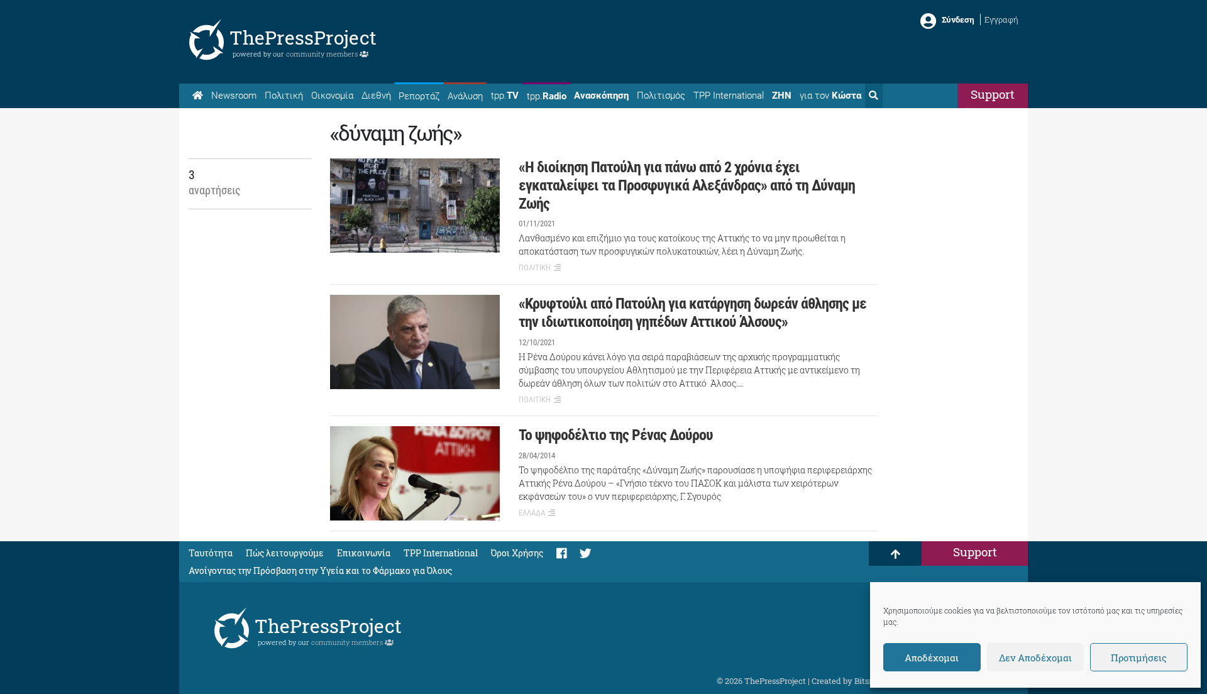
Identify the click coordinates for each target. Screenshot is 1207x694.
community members (323, 53)
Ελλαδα (532, 512)
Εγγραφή (1001, 19)
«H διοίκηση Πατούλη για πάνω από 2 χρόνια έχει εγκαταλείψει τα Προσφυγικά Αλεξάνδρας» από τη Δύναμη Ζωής (687, 185)
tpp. (505, 95)
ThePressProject (303, 37)
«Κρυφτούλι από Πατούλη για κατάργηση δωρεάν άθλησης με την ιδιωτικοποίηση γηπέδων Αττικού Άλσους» (692, 313)
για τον (830, 95)
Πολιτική (284, 95)
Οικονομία (332, 95)
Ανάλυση (465, 96)
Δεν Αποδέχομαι (1035, 657)
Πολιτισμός (661, 95)
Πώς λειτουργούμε (285, 553)
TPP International (728, 95)
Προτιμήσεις (1139, 657)
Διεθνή (376, 95)
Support (993, 94)
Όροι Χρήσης (517, 553)
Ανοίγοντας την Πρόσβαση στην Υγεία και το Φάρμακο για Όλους (320, 570)
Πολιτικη (535, 267)
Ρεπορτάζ (419, 96)
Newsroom (233, 95)
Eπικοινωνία (363, 553)
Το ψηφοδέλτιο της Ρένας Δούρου (616, 435)
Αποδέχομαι (932, 657)
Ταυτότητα (211, 553)
